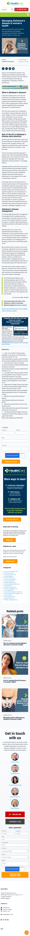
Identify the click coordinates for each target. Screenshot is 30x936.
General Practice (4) (9, 598)
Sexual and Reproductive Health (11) (13, 592)
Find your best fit (12, 519)
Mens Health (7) (8, 595)
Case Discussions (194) (10, 574)
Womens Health (7, 640)
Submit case (10, 561)
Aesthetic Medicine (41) (10, 582)
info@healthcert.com (8, 914)
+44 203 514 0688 (7, 909)
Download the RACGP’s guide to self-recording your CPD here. (15, 343)
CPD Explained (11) (9, 590)
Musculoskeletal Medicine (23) (11, 584)
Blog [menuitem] (2, 928)
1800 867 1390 (22, 9)
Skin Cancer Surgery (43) (10, 579)
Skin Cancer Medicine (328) (11, 571)
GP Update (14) (8, 585)
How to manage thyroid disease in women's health (14, 681)
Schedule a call (15, 821)
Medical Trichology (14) (10, 587)
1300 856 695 (16, 814)
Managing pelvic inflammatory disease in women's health (14, 718)
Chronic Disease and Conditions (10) (13, 593)
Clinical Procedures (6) (9, 596)
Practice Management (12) (11, 588)
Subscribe (9, 540)
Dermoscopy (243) (9, 573)
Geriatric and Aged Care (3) (11, 599)
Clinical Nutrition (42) (9, 581)
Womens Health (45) (9, 577)
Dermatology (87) (8, 576)
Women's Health (22, 305)
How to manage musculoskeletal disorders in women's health (14, 644)
